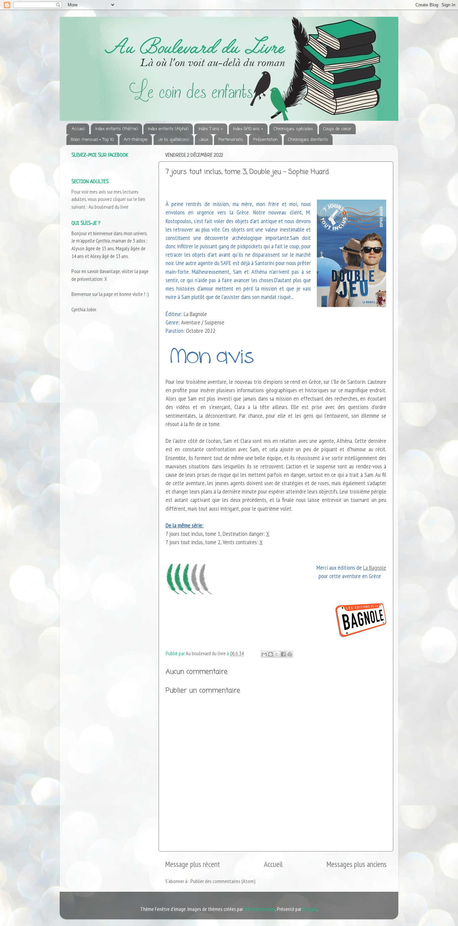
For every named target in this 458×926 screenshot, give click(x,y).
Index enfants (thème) (116, 129)
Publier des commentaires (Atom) (222, 881)
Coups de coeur (337, 129)
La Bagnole (374, 567)
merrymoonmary (259, 909)
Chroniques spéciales (293, 129)
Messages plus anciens (357, 864)
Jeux (203, 140)
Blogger (309, 909)
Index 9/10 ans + (248, 129)
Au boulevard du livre (108, 206)
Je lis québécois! (173, 140)
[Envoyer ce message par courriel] (264, 654)
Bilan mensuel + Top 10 (92, 140)
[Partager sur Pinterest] (289, 654)
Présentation (265, 140)
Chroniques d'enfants (308, 140)
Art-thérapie (136, 140)
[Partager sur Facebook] (283, 654)
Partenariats (230, 140)
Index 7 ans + (210, 129)
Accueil (78, 129)
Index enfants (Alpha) (168, 129)
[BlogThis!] (270, 654)
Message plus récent (192, 864)
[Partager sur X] (277, 654)
